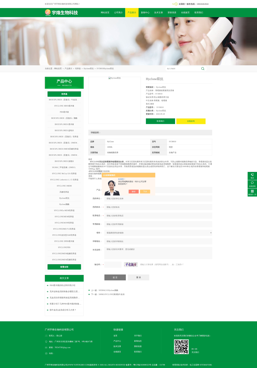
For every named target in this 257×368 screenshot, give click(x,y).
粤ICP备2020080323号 (142, 365)
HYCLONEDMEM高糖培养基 (64, 260)
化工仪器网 (194, 365)
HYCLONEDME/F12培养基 (64, 229)
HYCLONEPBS (64, 247)
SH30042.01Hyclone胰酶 (108, 290)
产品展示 (132, 12)
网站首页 (105, 12)
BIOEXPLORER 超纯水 (64, 130)
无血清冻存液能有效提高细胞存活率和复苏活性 (66, 298)
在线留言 (185, 12)
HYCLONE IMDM (64, 186)
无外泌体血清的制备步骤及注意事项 (66, 291)
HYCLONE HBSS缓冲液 (64, 106)
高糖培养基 (64, 192)
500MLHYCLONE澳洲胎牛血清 (111, 294)
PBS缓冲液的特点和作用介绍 (62, 285)
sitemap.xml (206, 365)
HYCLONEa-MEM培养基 (64, 210)
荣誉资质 (172, 12)
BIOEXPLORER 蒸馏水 (64, 161)
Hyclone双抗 (89, 69)
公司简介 (118, 12)
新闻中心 (145, 12)
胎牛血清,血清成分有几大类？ (63, 310)
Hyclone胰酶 (64, 204)
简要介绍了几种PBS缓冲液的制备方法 (66, 304)
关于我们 (138, 336)
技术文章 (158, 12)
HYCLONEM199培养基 (64, 223)
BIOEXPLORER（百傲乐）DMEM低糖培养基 (65, 155)
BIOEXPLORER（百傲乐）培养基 (64, 137)
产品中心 (117, 341)
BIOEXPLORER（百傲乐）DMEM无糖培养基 (65, 143)
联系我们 (198, 12)
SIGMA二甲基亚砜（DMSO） (64, 167)
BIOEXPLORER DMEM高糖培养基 (64, 149)
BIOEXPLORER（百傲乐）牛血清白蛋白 (65, 100)
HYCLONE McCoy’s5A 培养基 (64, 174)
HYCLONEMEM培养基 (64, 217)
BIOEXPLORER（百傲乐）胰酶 (64, 118)
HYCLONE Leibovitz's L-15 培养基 (64, 180)
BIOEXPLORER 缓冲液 (64, 124)
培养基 (78, 69)
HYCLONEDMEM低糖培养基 (64, 254)
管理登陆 (176, 365)
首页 (115, 336)
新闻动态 (138, 341)
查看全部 (64, 267)
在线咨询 (191, 121)
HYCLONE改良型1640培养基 (64, 235)
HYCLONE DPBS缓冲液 (64, 241)
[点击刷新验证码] (130, 264)
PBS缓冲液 (64, 112)
